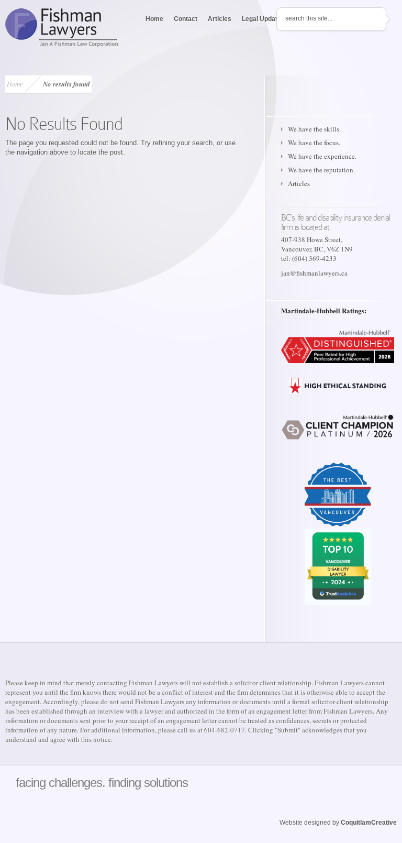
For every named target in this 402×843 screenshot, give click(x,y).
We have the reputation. (321, 169)
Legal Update (261, 19)
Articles (219, 19)
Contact (185, 19)
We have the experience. (322, 156)
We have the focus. (314, 142)
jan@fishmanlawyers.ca (314, 273)
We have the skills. (314, 129)
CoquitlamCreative (369, 822)
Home (154, 19)
